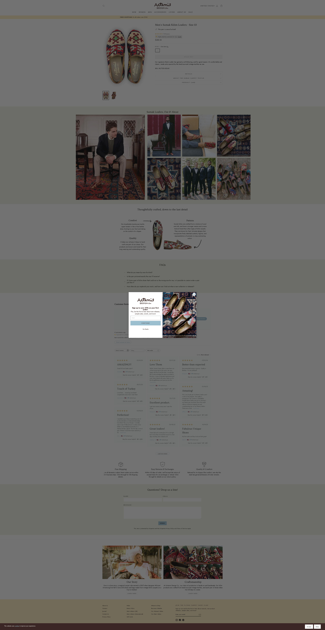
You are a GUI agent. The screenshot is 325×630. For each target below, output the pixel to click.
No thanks (146, 329)
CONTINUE (145, 323)
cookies (17, 626)
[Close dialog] (194, 294)
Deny (317, 627)
